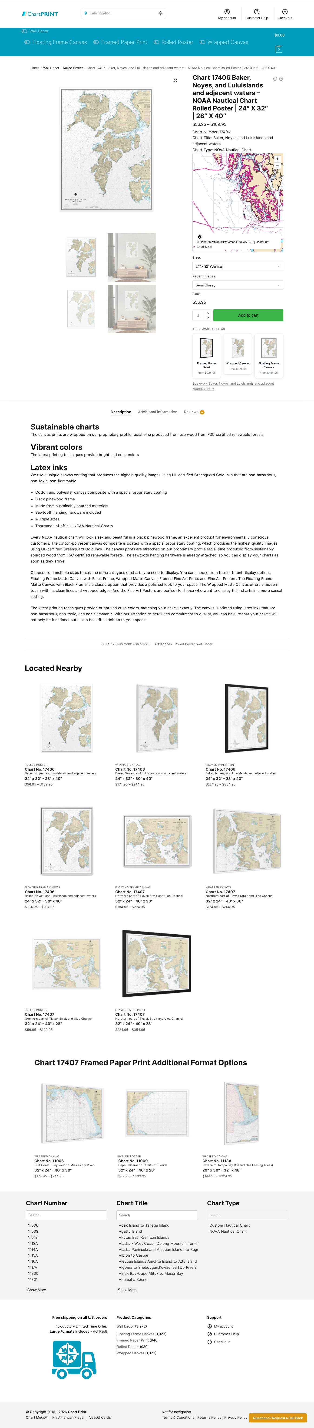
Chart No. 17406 (60, 774)
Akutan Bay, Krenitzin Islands (144, 1237)
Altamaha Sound (133, 1279)
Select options (66, 794)
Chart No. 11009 (142, 1165)
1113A (33, 1243)
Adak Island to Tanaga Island (144, 1225)
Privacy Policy (235, 1417)
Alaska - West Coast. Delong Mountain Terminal (161, 1243)
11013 (33, 1237)
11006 (33, 1225)
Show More (36, 1290)
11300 (33, 1273)
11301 (33, 1279)
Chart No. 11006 (64, 1165)
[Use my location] (160, 13)
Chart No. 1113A (237, 1165)
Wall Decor (51, 68)
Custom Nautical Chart (229, 1225)
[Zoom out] (277, 165)
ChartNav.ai (204, 246)
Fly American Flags (67, 1417)
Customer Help (257, 18)
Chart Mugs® (36, 1417)
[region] (238, 202)
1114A (33, 1249)
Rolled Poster (73, 68)
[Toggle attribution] (199, 237)
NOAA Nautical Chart (228, 1231)
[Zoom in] (277, 159)
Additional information (157, 411)
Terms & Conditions (178, 1417)
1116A (33, 1261)
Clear (196, 294)
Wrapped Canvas (128, 764)
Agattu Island (130, 1231)
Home (35, 68)
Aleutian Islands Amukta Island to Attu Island (158, 1261)
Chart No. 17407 (149, 896)
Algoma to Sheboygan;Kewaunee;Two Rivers (158, 1267)
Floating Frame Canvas (42, 887)
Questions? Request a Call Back (278, 1418)
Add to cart (248, 315)
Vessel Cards (100, 1417)
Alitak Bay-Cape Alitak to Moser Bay (151, 1273)
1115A (33, 1255)
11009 (33, 1231)
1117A (32, 1267)
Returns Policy (209, 1417)
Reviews (191, 411)
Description (121, 411)
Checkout (285, 18)
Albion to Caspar (134, 1255)
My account (227, 18)
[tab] (121, 408)
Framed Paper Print (221, 764)
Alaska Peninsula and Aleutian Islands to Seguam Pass (166, 1249)
